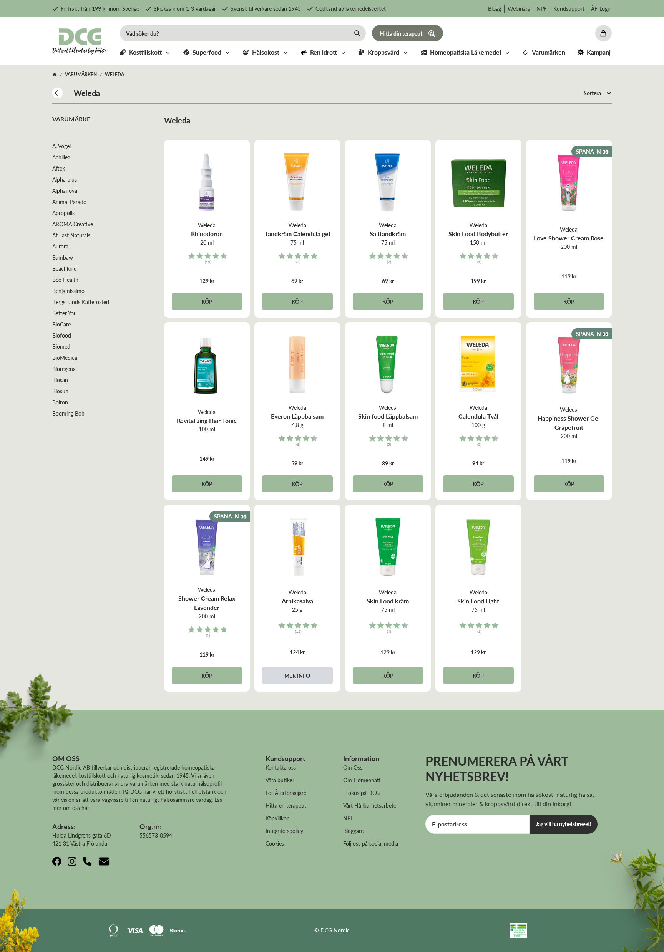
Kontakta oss (281, 767)
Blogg (494, 8)
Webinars (519, 8)
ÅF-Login (601, 8)
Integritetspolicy (284, 830)
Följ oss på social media (370, 843)
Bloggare (353, 830)
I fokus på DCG (361, 792)
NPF (541, 8)
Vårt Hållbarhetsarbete (369, 805)
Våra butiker (280, 780)
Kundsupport (568, 8)
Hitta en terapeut (286, 805)
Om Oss (352, 767)
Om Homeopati (361, 780)
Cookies (275, 843)
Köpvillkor (277, 818)
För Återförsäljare (286, 792)
